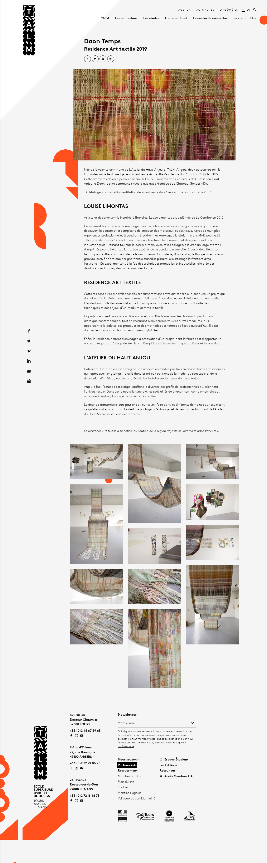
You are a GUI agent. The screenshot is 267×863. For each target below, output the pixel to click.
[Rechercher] (254, 10)
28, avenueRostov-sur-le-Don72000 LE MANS (84, 784)
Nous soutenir (128, 759)
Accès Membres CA (178, 776)
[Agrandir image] (154, 114)
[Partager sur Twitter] (95, 58)
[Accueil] (29, 31)
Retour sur (167, 770)
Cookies (123, 787)
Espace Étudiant (176, 759)
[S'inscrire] (192, 723)
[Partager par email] (110, 58)
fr (243, 9)
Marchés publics (129, 776)
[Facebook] (29, 331)
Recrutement (127, 770)
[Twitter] (29, 341)
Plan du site (126, 782)
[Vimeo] (29, 351)
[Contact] (29, 371)
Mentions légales (129, 793)
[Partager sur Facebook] (87, 58)
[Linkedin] (29, 361)
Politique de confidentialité (136, 798)
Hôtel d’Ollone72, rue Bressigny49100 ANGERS (82, 752)
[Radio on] (29, 381)
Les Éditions (168, 765)
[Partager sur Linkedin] (102, 58)
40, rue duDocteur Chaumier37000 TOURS (83, 719)
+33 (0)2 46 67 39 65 (85, 731)
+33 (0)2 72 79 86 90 (85, 763)
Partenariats (127, 765)
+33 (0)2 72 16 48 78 (84, 796)
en (248, 9)
